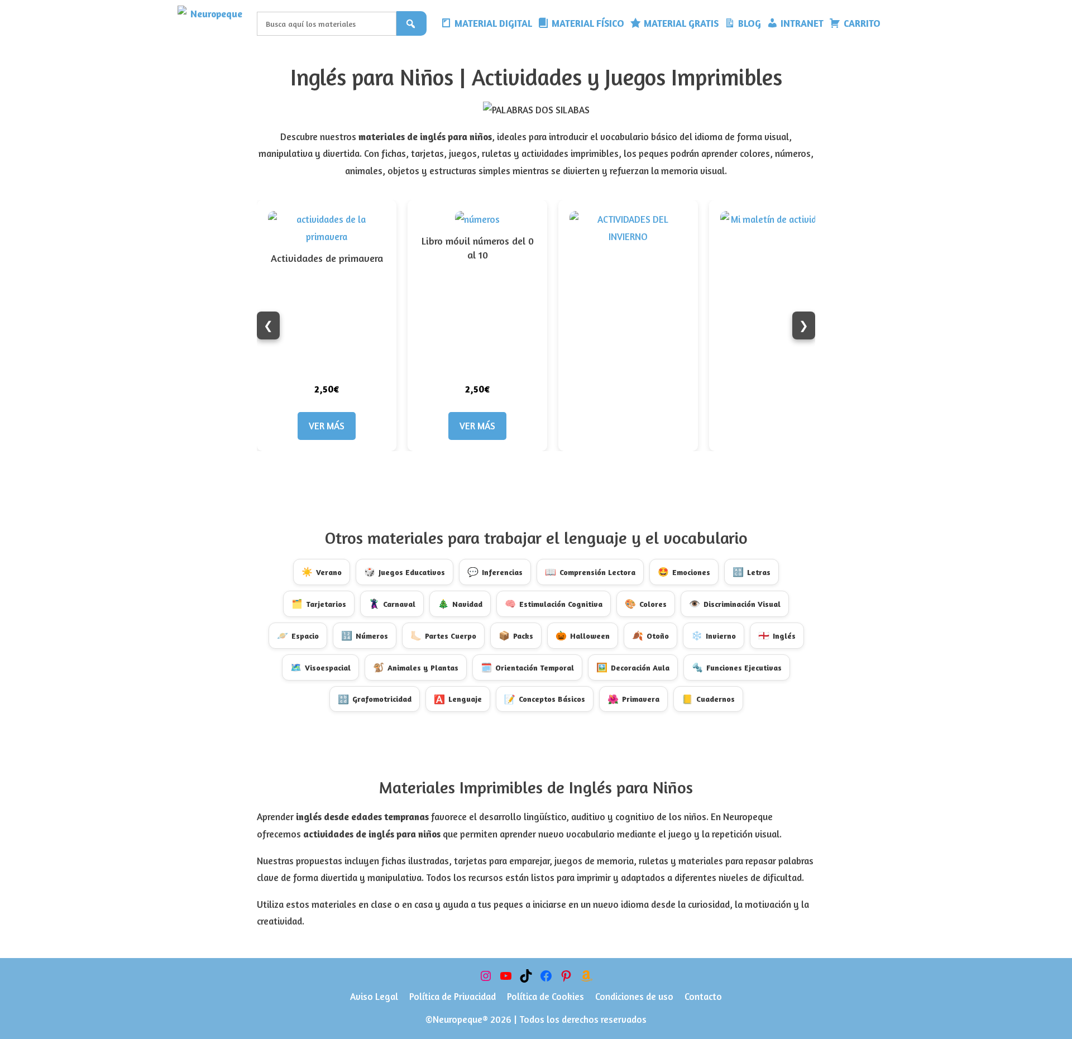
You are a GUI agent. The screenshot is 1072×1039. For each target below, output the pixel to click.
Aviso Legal (374, 996)
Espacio (298, 635)
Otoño (650, 635)
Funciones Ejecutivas (737, 667)
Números (364, 635)
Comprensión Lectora (590, 571)
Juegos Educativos (404, 571)
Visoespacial (320, 667)
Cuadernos (708, 699)
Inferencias (495, 571)
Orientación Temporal (527, 667)
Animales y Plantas (415, 667)
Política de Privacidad (452, 996)
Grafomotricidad (374, 699)
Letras (751, 571)
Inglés (777, 635)
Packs (516, 635)
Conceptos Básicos (544, 699)
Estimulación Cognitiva (553, 603)
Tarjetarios (318, 603)
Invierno (713, 635)
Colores (646, 603)
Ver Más (326, 426)
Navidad (460, 603)
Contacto (703, 996)
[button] (891, 23)
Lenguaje (458, 699)
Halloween (583, 635)
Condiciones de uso (634, 996)
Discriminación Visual (735, 603)
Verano (322, 571)
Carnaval (391, 603)
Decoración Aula (632, 667)
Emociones (684, 571)
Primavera (633, 699)
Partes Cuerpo (443, 635)
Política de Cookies (545, 996)
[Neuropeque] (214, 23)
